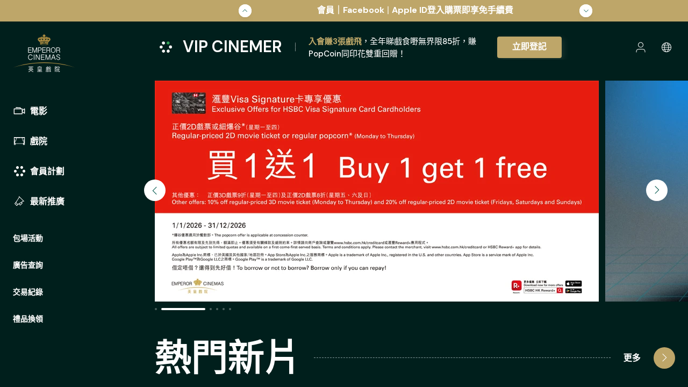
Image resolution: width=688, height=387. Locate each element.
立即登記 (529, 46)
